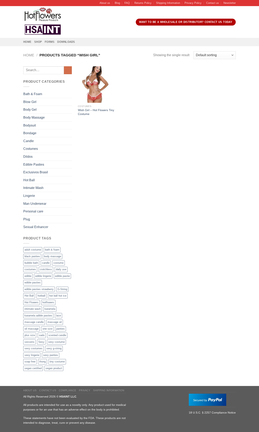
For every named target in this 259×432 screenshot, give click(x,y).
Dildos (28, 156)
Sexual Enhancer (35, 227)
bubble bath (31, 262)
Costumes (30, 148)
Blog (117, 2)
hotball (41, 295)
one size (47, 328)
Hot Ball (29, 180)
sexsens (29, 341)
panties (60, 328)
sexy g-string (54, 348)
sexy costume (56, 341)
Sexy (41, 341)
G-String (62, 289)
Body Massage (34, 117)
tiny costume (57, 361)
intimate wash (32, 308)
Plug (26, 219)
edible (27, 276)
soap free (29, 361)
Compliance (67, 390)
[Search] (69, 22)
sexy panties (50, 355)
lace (58, 315)
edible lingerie (43, 276)
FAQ (127, 2)
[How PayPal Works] (207, 399)
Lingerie (29, 195)
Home (27, 41)
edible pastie (62, 276)
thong (42, 361)
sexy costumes (33, 348)
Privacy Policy (193, 2)
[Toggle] (70, 94)
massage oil (55, 322)
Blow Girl (29, 102)
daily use (61, 269)
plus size (29, 335)
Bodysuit (29, 125)
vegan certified (33, 368)
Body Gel (30, 109)
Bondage (29, 133)
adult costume (32, 249)
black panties (32, 256)
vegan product (54, 368)
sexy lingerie (31, 355)
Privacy (84, 390)
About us (105, 2)
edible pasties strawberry (39, 289)
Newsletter (229, 2)
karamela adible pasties (38, 315)
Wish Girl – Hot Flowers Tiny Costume (96, 112)
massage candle (34, 322)
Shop (38, 41)
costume (58, 262)
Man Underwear (34, 203)
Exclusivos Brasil (35, 172)
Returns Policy (143, 2)
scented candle (57, 335)
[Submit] (68, 70)
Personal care (33, 211)
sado (42, 335)
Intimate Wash (33, 188)
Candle (28, 141)
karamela (50, 308)
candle (46, 262)
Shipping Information (168, 2)
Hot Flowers (31, 302)
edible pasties (32, 282)
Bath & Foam (32, 94)
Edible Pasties (33, 164)
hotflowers (48, 302)
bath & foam (52, 249)
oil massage (31, 328)
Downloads (66, 41)
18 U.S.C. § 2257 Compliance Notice (212, 412)
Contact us (212, 2)
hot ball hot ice (57, 295)
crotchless (46, 269)
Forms (49, 41)
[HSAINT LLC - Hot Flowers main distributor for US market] (42, 22)
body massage (52, 256)
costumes (30, 269)
